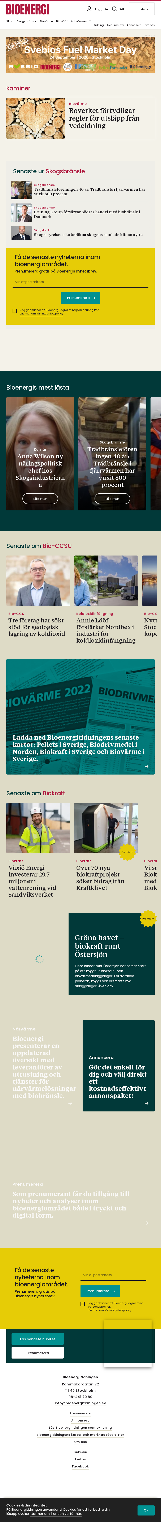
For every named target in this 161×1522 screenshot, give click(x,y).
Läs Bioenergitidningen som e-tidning (80, 1428)
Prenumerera (115, 25)
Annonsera (134, 25)
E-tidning (98, 25)
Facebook (80, 1467)
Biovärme (46, 21)
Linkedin (80, 1452)
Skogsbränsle (26, 21)
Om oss (150, 25)
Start (10, 21)
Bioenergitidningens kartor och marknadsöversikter (80, 1435)
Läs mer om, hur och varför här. (56, 1514)
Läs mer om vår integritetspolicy (41, 314)
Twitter (81, 1459)
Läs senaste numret (37, 1339)
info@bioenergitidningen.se (80, 1403)
